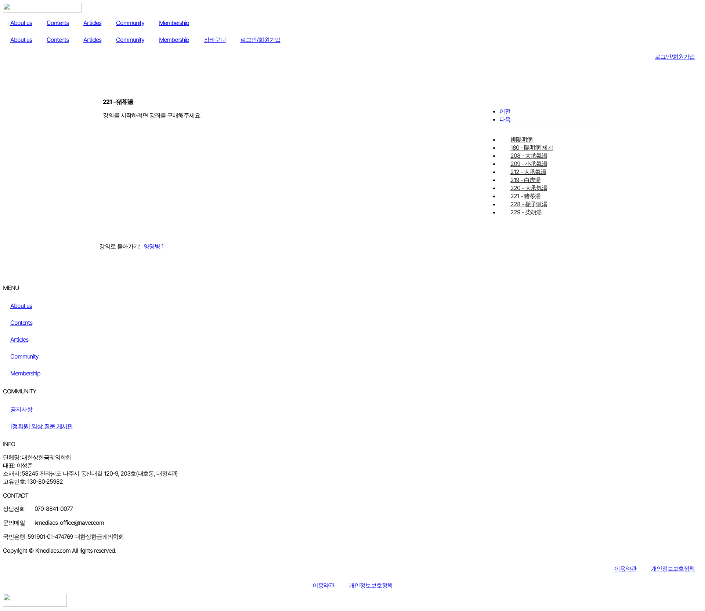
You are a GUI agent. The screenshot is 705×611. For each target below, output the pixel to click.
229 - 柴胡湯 (526, 212)
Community (130, 22)
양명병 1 (153, 246)
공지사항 (21, 409)
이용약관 (625, 568)
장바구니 (215, 39)
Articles (92, 22)
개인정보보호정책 (673, 568)
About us (21, 22)
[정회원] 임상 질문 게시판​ (41, 426)
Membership (174, 22)
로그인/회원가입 (260, 39)
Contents (58, 22)
